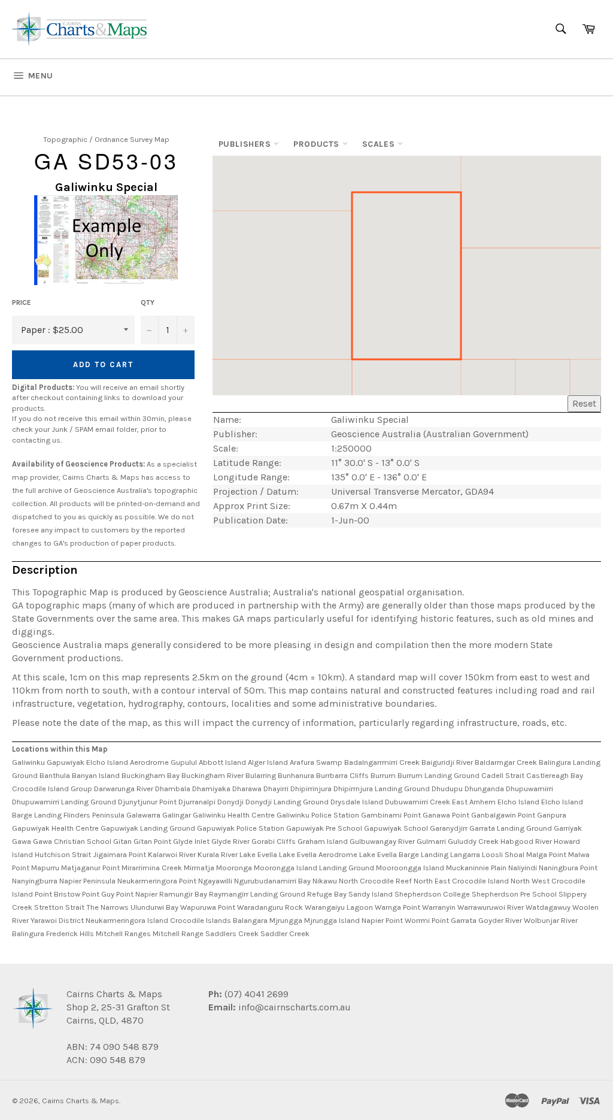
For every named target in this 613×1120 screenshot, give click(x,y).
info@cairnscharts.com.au (294, 1007)
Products (317, 144)
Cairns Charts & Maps (80, 1100)
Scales (379, 144)
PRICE (21, 302)
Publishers (246, 144)
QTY (147, 302)
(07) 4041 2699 (255, 994)
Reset (584, 403)
